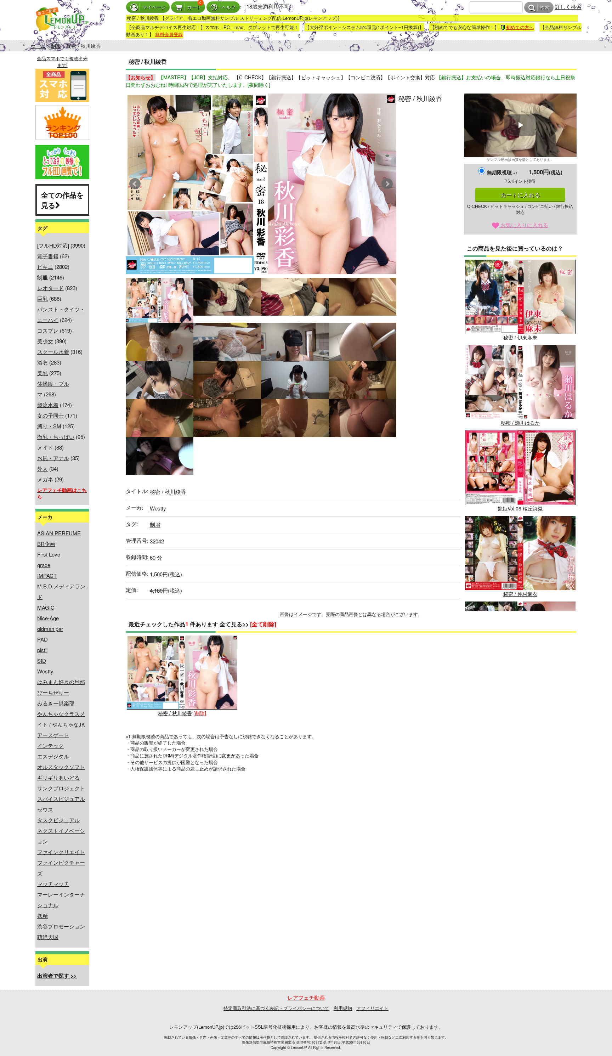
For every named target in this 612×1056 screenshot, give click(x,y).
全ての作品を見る (62, 200)
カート (194, 7)
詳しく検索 (568, 6)
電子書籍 (47, 256)
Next (387, 184)
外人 (42, 468)
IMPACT (47, 575)
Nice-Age (48, 618)
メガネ (45, 479)
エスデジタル (53, 756)
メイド (45, 447)
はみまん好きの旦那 (61, 681)
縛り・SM (49, 426)
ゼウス (45, 809)
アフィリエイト (372, 1008)
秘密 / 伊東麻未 (520, 337)
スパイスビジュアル (61, 798)
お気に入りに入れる (523, 224)
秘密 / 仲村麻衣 (520, 593)
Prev (135, 184)
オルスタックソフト (61, 766)
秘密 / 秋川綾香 (175, 713)
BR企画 (46, 543)
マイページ (153, 7)
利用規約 (343, 1008)
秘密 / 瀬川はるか (520, 422)
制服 (56, 45)
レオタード (50, 288)
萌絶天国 (47, 937)
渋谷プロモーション (61, 926)
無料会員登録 (169, 34)
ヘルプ (229, 7)
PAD (42, 639)
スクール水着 (53, 351)
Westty (45, 671)
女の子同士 (50, 415)
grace (43, 565)
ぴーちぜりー (53, 692)
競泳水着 (47, 404)
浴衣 (42, 362)
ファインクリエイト (61, 851)
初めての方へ (520, 27)
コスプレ (47, 330)
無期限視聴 (502, 172)
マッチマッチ (53, 883)
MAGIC (46, 607)
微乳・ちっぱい (55, 436)
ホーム (37, 45)
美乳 (42, 373)
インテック (50, 745)
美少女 (45, 341)
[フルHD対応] (53, 245)
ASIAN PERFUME (59, 533)
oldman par (50, 628)
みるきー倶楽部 (55, 703)
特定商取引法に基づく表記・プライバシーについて (276, 1008)
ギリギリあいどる (58, 777)
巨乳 (42, 298)
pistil (42, 650)
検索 (544, 7)
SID (41, 660)
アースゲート (53, 735)
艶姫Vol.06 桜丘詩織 (520, 508)
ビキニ (45, 266)
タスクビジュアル (58, 820)
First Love (48, 554)
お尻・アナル (53, 458)
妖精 (42, 915)
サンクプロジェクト (61, 788)
